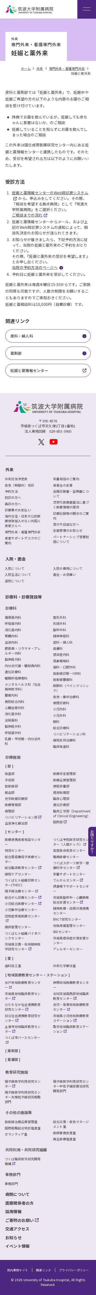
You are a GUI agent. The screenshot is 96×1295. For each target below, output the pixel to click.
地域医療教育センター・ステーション (37, 974)
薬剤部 (16, 353)
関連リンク (43, 1270)
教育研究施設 (16, 1072)
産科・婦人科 (21, 336)
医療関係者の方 (19, 1203)
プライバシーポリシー (74, 1270)
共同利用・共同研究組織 (26, 1149)
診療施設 (13, 757)
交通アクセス (17, 1228)
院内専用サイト (17, 1270)
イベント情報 (17, 1246)
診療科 (11, 608)
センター (14, 831)
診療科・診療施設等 (23, 597)
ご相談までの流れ (27, 215)
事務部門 (13, 1174)
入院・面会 (15, 559)
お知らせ (13, 1237)
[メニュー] (86, 9)
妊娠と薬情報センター (29, 370)
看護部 (12, 1059)
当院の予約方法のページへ (35, 267)
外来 (9, 469)
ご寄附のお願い (19, 1220)
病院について (17, 1194)
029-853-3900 (60, 431)
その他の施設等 (18, 1112)
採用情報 (13, 1211)
